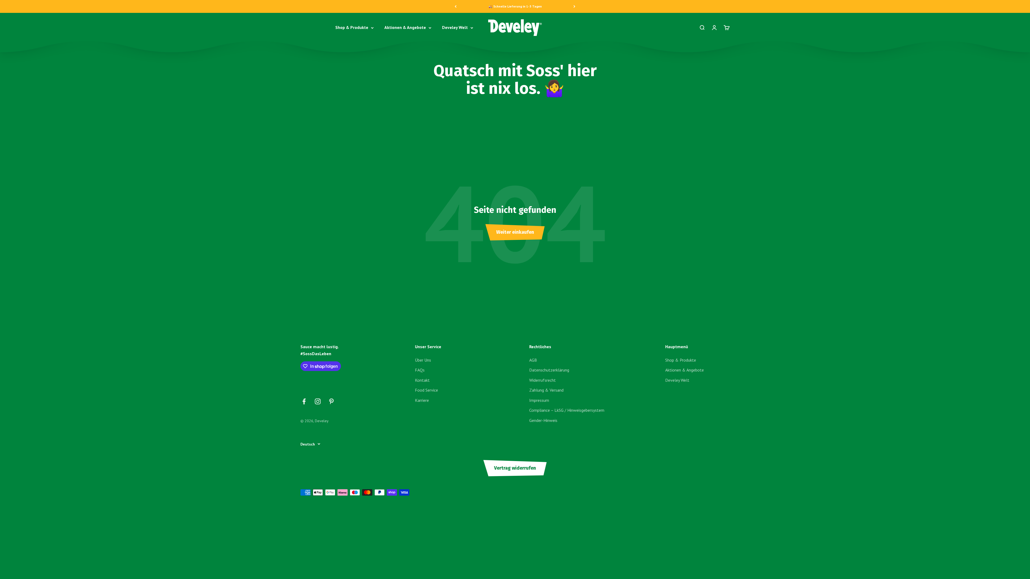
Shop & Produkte (351, 27)
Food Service (426, 390)
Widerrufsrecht (542, 380)
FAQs (420, 370)
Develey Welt (455, 27)
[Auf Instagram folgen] (317, 401)
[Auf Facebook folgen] (304, 401)
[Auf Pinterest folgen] (331, 401)
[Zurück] (456, 6)
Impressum (539, 400)
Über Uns (423, 360)
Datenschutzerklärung (549, 370)
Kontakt (422, 380)
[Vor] (574, 6)
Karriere (422, 400)
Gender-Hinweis (543, 420)
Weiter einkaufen (515, 232)
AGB (533, 360)
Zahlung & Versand (546, 390)
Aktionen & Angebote (405, 27)
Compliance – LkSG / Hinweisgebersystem (566, 410)
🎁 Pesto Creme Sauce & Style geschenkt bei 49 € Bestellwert (515, 6)
